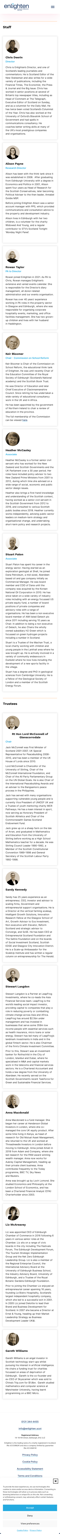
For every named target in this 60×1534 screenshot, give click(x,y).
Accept (30, 1507)
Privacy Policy (36, 1530)
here (24, 420)
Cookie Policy (22, 1530)
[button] (55, 1481)
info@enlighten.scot (30, 1428)
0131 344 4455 (30, 1421)
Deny (30, 1515)
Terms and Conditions (30, 1475)
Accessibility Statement (30, 1468)
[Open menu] (52, 7)
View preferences (30, 1523)
